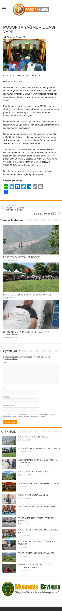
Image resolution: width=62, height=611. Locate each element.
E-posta (6, 397)
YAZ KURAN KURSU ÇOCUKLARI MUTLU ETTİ (38, 507)
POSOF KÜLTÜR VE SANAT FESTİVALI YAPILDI (27, 294)
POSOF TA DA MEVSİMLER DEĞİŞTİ (21, 257)
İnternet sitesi (9, 406)
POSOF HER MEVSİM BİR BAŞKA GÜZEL (36, 553)
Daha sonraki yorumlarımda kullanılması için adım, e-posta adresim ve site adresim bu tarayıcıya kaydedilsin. (29, 416)
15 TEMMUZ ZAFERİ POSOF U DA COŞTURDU (38, 483)
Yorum (6, 363)
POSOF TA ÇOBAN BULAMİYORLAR (15, 208)
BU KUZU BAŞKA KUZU (45, 213)
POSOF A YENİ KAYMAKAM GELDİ (33, 495)
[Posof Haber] (31, 9)
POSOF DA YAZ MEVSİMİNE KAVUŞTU (35, 472)
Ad (4, 388)
